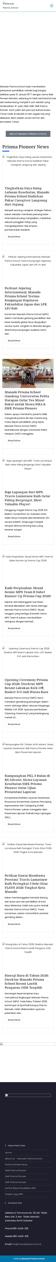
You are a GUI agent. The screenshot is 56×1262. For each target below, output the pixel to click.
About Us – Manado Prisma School (23, 1158)
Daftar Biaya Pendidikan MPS (20, 1188)
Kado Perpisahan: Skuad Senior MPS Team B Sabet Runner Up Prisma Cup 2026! (28, 592)
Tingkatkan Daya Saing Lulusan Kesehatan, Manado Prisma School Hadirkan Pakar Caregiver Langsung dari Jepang (27, 196)
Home (8, 1152)
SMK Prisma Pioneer (15, 1176)
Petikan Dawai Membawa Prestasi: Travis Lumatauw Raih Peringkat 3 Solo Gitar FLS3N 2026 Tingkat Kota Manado (26, 884)
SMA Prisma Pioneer (15, 1170)
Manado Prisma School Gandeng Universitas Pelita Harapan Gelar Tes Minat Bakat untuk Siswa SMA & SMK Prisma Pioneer (27, 400)
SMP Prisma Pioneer (15, 1182)
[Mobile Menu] (51, 5)
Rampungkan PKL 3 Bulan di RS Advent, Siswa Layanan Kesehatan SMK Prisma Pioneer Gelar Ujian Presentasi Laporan (27, 784)
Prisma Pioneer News (16, 1164)
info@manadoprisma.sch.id (26, 1244)
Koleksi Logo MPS (14, 1194)
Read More (14, 236)
